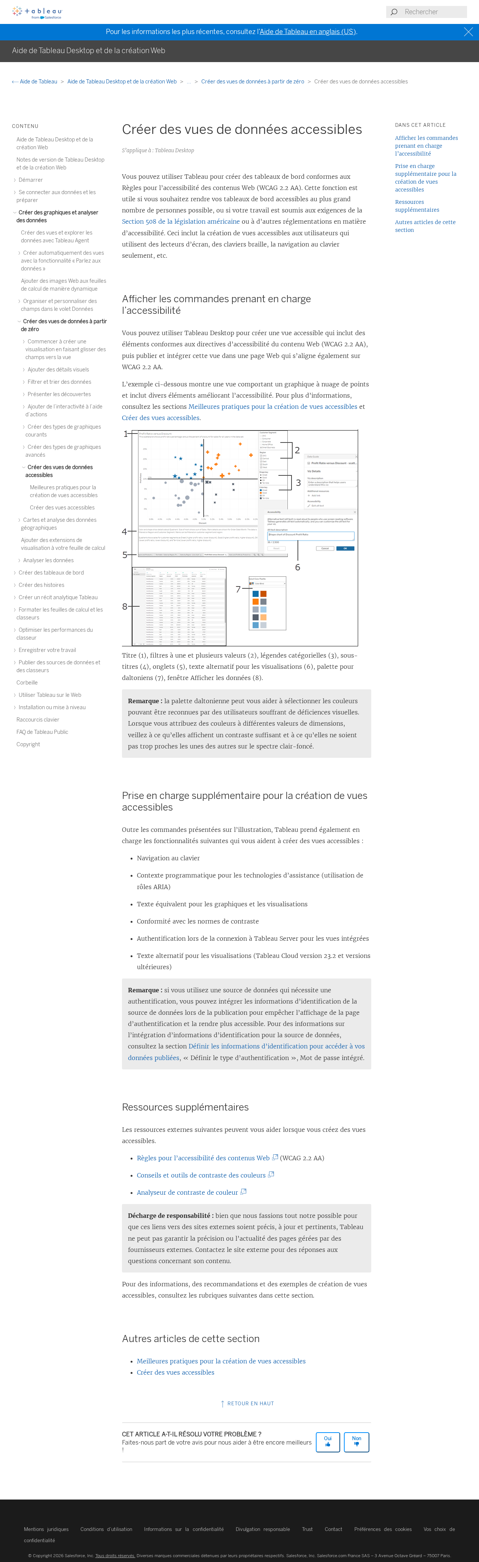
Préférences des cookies (383, 1529)
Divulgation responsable (263, 1529)
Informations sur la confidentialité (183, 1529)
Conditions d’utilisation (106, 1529)
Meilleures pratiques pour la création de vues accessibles (273, 406)
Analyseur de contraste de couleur (189, 1192)
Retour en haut (250, 1403)
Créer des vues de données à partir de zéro (253, 82)
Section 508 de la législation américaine (181, 221)
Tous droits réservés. (115, 1555)
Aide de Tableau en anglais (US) (308, 32)
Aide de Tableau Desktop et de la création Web (122, 82)
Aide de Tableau (38, 82)
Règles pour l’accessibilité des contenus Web (205, 1158)
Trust (307, 1529)
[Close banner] (469, 32)
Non (356, 1438)
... (189, 82)
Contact (333, 1529)
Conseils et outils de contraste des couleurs (203, 1175)
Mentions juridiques (46, 1529)
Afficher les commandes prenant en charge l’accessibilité (426, 146)
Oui (328, 1438)
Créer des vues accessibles (160, 418)
